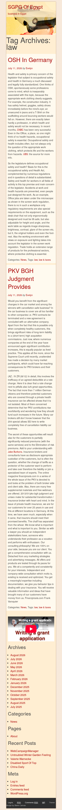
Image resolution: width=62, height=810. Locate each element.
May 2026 (16, 667)
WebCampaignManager (24, 751)
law (36, 259)
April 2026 (16, 671)
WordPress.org (19, 793)
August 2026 (17, 655)
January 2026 (18, 683)
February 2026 (19, 679)
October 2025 (18, 695)
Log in (14, 781)
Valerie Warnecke (20, 759)
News (23, 259)
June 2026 (16, 663)
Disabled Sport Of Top (23, 763)
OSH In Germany (30, 59)
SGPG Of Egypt (25, 6)
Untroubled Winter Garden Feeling (30, 755)
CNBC (20, 129)
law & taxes (45, 259)
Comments (31, 803)
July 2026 (16, 659)
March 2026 (17, 675)
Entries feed (17, 785)
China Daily (17, 767)
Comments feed (19, 789)
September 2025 (20, 699)
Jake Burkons (15, 451)
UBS (25, 154)
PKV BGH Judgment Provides (21, 278)
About (13, 736)
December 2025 (19, 687)
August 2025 (17, 703)
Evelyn (29, 68)
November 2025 (19, 691)
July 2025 (16, 707)
